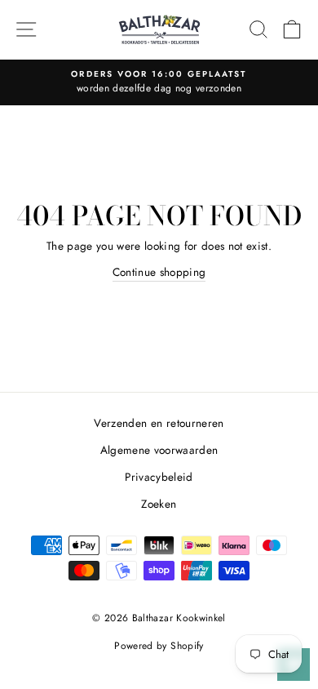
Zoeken (158, 504)
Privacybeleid (158, 477)
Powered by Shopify (158, 645)
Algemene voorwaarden (159, 450)
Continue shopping (159, 272)
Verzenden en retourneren (158, 423)
